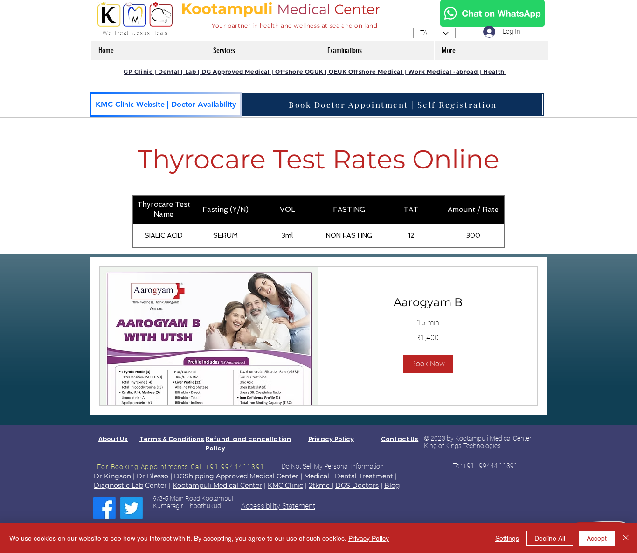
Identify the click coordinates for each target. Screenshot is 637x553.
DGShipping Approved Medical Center (236, 476)
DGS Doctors (357, 485)
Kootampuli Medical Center (217, 485)
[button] (263, 50)
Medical (304, 9)
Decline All (549, 538)
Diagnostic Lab (118, 485)
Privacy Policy (368, 538)
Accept (597, 538)
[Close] (625, 538)
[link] (427, 302)
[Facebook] (104, 508)
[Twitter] (131, 508)
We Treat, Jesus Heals (135, 33)
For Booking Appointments (144, 466)
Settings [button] (507, 538)
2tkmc (320, 485)
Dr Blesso (152, 476)
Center (359, 9)
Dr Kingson (112, 476)
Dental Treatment (364, 476)
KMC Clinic (285, 485)
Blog (392, 485)
